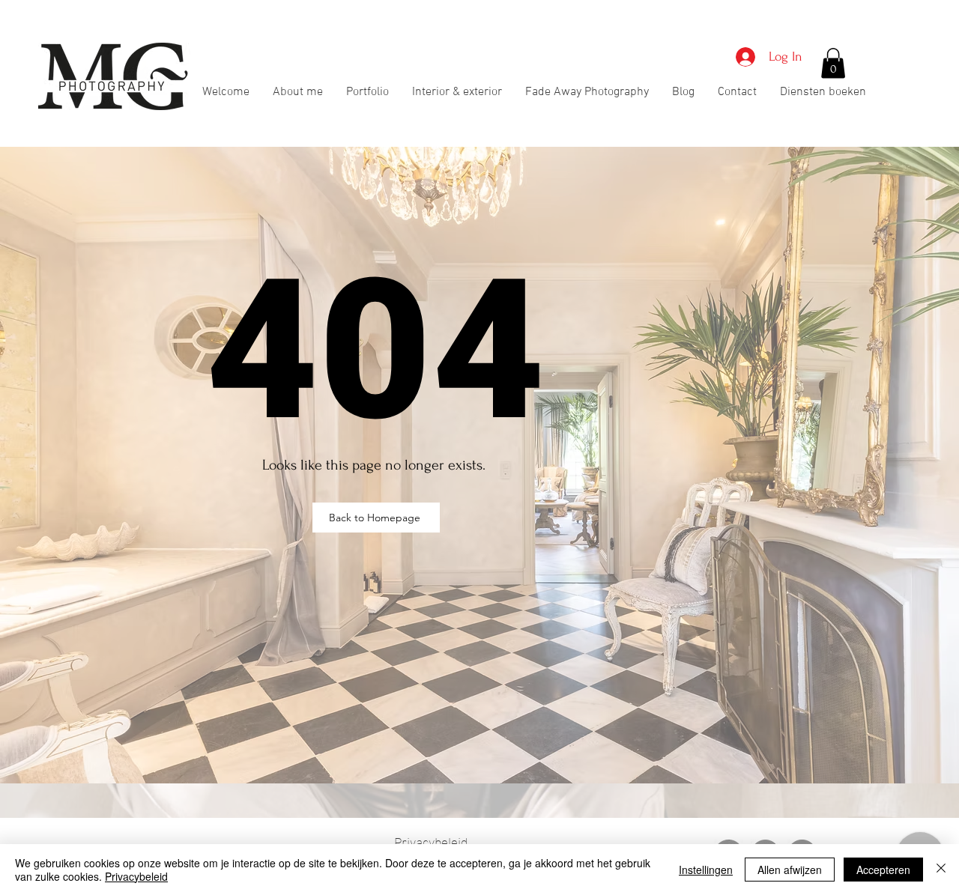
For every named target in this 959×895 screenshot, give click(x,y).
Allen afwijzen (789, 869)
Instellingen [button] (706, 869)
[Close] (941, 869)
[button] (833, 63)
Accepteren (883, 869)
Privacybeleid (136, 876)
